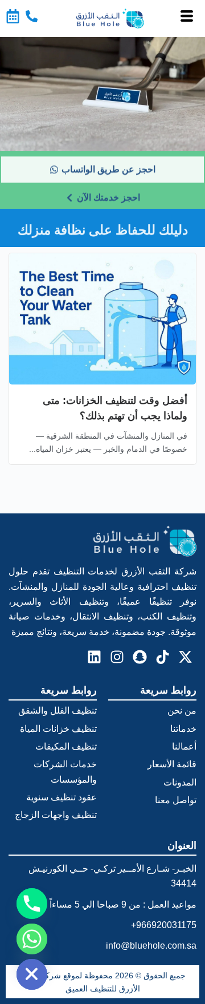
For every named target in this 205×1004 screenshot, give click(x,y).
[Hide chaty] (32, 974)
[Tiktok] (162, 656)
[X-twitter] (185, 656)
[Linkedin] (94, 656)
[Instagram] (116, 656)
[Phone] (32, 903)
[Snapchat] (139, 656)
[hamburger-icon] (186, 18)
